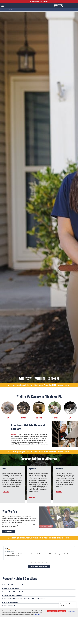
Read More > (6, 492)
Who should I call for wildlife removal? (13, 585)
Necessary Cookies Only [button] (52, 611)
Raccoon (39, 417)
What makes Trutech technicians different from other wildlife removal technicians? (24, 599)
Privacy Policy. (37, 614)
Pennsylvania (14, 434)
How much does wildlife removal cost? (13, 592)
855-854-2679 (44, 1)
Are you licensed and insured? (11, 602)
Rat (7, 417)
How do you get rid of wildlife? (11, 588)
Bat (70, 417)
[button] (70, 611)
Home (2, 10)
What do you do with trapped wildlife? (13, 595)
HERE (54, 385)
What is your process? (9, 606)
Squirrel (55, 417)
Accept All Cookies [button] (62, 611)
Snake (23, 417)
